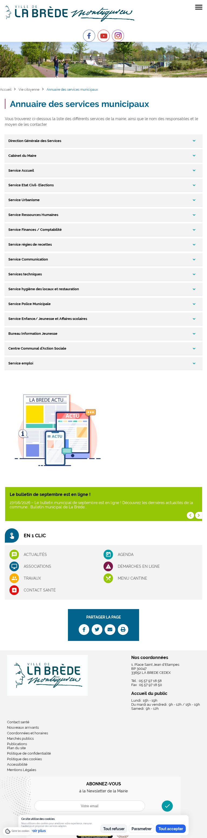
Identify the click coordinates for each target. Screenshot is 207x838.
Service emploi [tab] (20, 363)
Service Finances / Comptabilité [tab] (35, 230)
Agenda (125, 554)
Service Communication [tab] (28, 259)
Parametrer (141, 829)
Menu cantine (132, 578)
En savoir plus (33, 831)
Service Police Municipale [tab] (29, 304)
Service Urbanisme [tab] (24, 200)
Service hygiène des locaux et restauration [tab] (43, 289)
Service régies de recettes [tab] (30, 244)
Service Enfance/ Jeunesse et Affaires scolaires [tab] (47, 319)
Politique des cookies (24, 759)
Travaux (32, 578)
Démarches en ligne (139, 566)
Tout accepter (170, 829)
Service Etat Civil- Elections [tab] (31, 185)
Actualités (35, 554)
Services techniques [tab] (25, 274)
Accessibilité (17, 764)
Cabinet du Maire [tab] (22, 156)
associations (37, 566)
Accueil (5, 89)
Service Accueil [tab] (21, 170)
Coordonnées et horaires (27, 733)
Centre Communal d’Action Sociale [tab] (37, 348)
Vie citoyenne (29, 89)
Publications (17, 744)
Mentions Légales (21, 770)
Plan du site (16, 748)
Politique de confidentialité (29, 753)
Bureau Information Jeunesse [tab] (32, 334)
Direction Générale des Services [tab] (34, 141)
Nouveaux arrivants (23, 727)
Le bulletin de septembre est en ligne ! (50, 494)
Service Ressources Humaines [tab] (33, 215)
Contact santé (40, 590)
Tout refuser (114, 829)
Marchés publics (20, 738)
